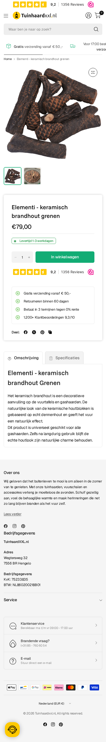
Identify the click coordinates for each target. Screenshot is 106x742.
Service (10, 599)
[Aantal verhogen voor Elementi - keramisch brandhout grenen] (29, 257)
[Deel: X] (34, 332)
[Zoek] (96, 29)
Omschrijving (26, 357)
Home (8, 59)
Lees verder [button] (12, 514)
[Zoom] (92, 72)
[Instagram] (16, 526)
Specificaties (67, 357)
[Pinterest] (25, 526)
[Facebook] (8, 526)
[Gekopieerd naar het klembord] (50, 332)
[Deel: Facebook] (25, 332)
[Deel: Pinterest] (42, 332)
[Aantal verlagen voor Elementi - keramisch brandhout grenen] (15, 257)
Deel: (15, 332)
